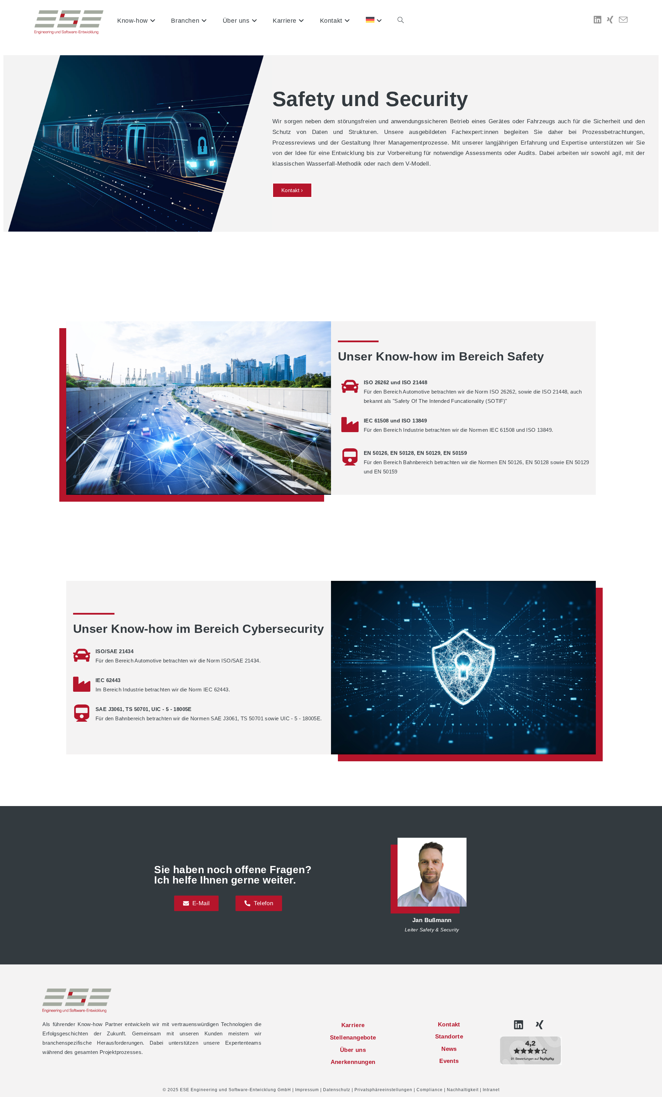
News (449, 1049)
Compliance (430, 1089)
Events (449, 1061)
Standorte (449, 1036)
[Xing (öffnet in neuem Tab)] (610, 19)
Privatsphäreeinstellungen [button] (383, 1089)
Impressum (307, 1089)
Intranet (491, 1089)
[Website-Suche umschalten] (401, 20)
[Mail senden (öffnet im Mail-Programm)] (623, 20)
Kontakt (449, 1024)
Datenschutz (336, 1089)
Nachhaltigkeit (463, 1089)
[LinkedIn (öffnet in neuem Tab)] (597, 19)
